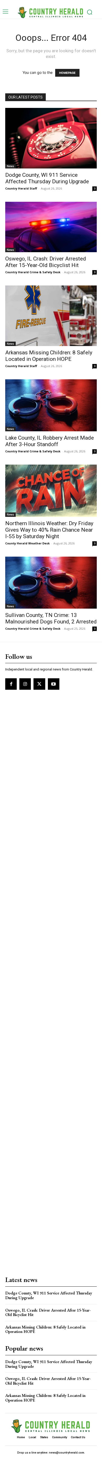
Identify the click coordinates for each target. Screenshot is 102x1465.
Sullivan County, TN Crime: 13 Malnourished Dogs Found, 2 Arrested (51, 618)
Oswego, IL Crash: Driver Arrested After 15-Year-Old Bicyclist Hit (45, 262)
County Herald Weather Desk (27, 543)
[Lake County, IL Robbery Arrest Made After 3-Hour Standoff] (51, 405)
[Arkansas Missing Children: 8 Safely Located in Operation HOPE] (51, 315)
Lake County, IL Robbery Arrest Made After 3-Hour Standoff (49, 441)
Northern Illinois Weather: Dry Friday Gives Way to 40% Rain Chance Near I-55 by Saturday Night (49, 529)
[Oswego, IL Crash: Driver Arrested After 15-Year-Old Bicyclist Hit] (51, 227)
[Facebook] (11, 684)
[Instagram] (25, 684)
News (10, 166)
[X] (39, 684)
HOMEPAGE (67, 73)
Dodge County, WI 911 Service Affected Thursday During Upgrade (47, 178)
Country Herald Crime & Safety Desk (32, 272)
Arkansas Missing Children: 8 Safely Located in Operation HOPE (48, 355)
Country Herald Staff (21, 188)
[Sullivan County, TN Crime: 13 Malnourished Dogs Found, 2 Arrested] (51, 583)
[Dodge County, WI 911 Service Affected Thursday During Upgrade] (51, 138)
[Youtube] (53, 684)
